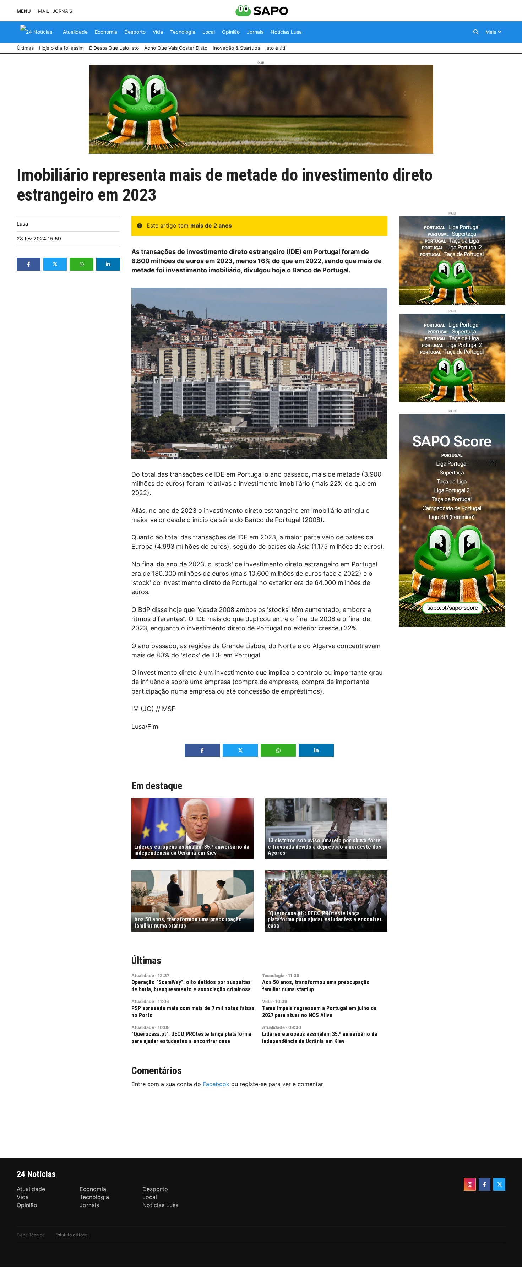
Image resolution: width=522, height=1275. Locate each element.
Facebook (216, 1083)
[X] (499, 1184)
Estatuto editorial (72, 1234)
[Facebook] (485, 1184)
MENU (24, 11)
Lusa (22, 224)
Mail (43, 11)
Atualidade (142, 975)
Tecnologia (273, 975)
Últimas (146, 960)
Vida (267, 1001)
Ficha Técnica (31, 1234)
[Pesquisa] (476, 32)
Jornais (62, 11)
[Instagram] (470, 1184)
